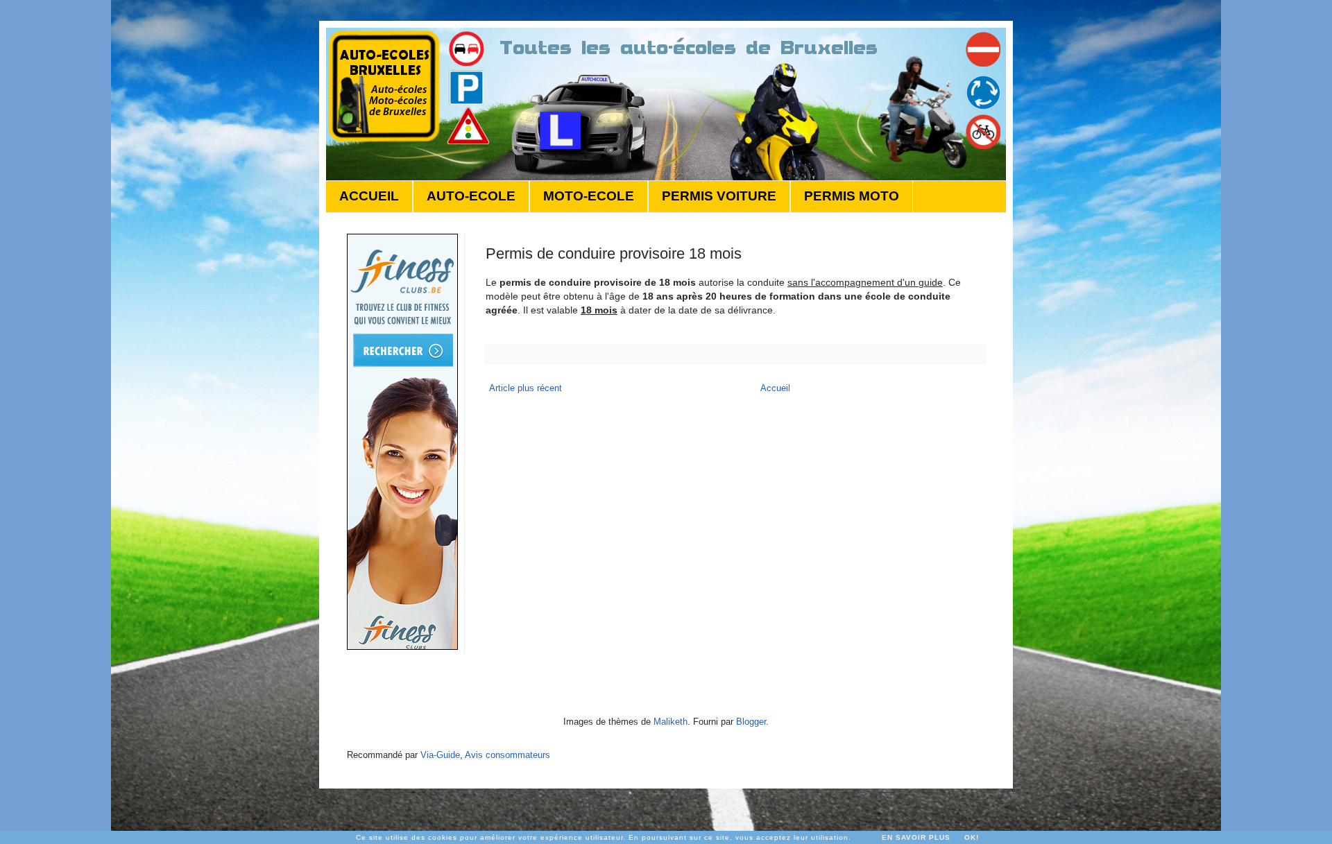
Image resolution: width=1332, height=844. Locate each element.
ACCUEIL (369, 196)
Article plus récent (525, 388)
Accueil (775, 388)
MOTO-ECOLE (588, 196)
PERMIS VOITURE (719, 196)
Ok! (971, 837)
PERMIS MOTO (851, 196)
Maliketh (671, 721)
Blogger (751, 721)
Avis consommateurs (507, 755)
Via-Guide (440, 755)
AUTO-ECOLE (471, 196)
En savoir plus (916, 837)
